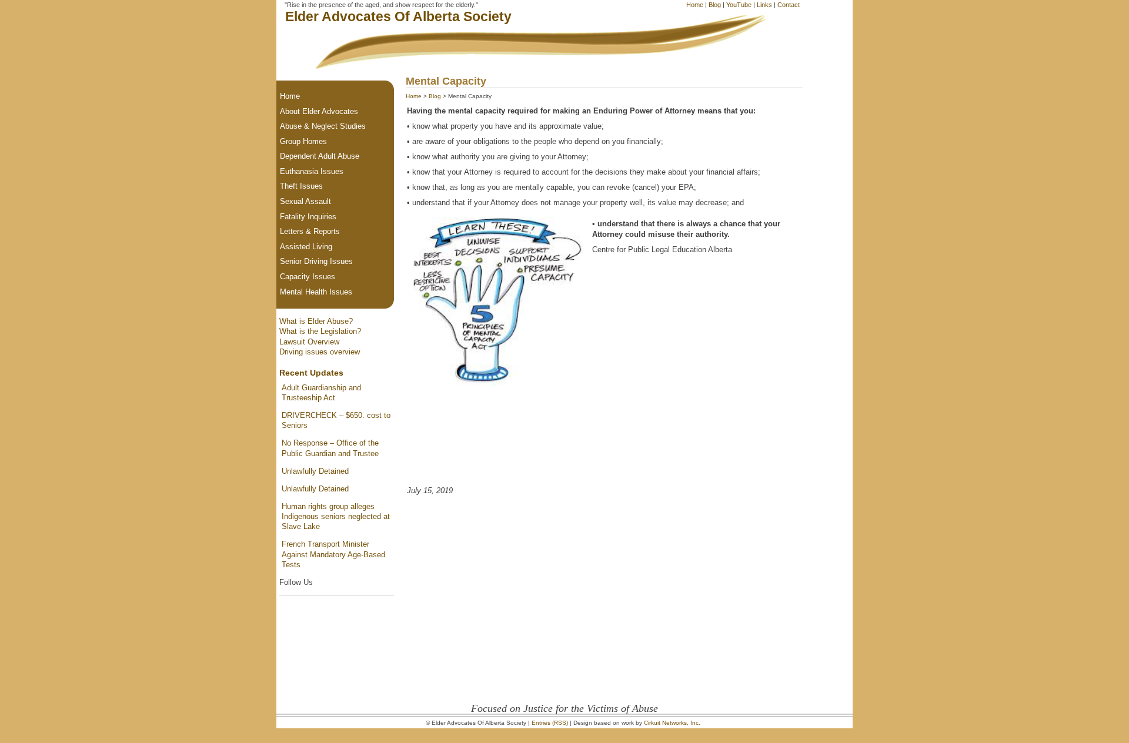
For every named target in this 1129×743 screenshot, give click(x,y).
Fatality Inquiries (308, 216)
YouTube (738, 4)
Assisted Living (306, 246)
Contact (788, 4)
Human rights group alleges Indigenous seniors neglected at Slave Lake (336, 516)
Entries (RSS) (550, 722)
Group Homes (303, 141)
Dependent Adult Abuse (319, 156)
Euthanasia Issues (311, 171)
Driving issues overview (319, 351)
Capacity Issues (307, 276)
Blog (715, 4)
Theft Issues (301, 186)
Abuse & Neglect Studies (323, 126)
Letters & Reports (310, 231)
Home (694, 4)
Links (764, 4)
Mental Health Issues (316, 291)
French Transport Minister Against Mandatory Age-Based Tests (333, 554)
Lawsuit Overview (309, 341)
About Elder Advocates (319, 111)
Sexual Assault (305, 201)
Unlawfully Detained (315, 471)
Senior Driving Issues (316, 261)
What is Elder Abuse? (316, 321)
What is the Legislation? (320, 331)
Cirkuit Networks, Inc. (672, 722)
